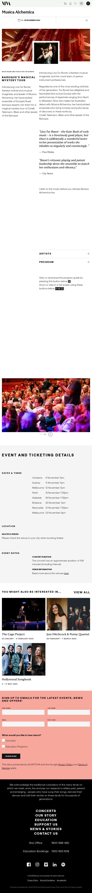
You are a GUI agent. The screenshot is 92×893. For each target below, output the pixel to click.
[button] (39, 434)
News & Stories (46, 829)
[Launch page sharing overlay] (86, 20)
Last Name (51, 708)
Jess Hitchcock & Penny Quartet (68, 634)
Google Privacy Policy (52, 887)
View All (81, 592)
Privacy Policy (65, 764)
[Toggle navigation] (88, 3)
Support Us (46, 824)
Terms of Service (70, 887)
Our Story (46, 815)
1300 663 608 (60, 851)
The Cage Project (13, 634)
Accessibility (61, 880)
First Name (6, 708)
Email (4, 719)
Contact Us (46, 833)
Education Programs (17, 746)
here (66, 573)
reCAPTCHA (33, 887)
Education (46, 820)
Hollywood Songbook (16, 679)
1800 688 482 (60, 843)
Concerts (11, 740)
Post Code (51, 719)
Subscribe (11, 756)
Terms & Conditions (47, 880)
